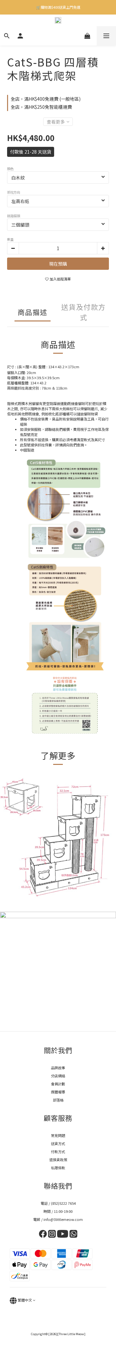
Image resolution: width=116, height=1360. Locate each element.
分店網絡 (58, 1075)
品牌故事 (58, 1067)
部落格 (58, 1099)
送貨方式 (58, 1143)
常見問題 (58, 1135)
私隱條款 (58, 1167)
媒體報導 (58, 1091)
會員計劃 (58, 1083)
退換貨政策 (58, 1159)
